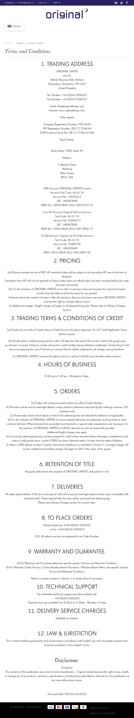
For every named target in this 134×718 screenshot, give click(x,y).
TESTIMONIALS (25, 3)
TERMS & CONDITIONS (102, 713)
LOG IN (42, 3)
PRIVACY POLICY (99, 708)
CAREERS (9, 3)
